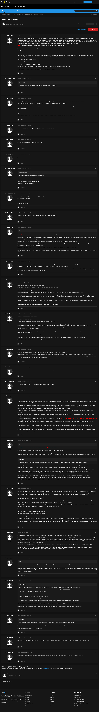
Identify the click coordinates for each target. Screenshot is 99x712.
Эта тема (91, 10)
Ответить (93, 29)
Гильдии (52, 697)
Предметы (52, 701)
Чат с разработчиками (79, 699)
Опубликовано (25, 35)
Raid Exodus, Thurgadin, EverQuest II (13, 6)
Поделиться (82, 23)
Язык (3, 710)
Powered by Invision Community (91, 710)
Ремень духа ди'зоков (23, 203)
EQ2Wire (27, 697)
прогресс (3, 700)
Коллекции (52, 703)
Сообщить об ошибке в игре (81, 703)
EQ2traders (27, 701)
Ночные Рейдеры (20, 24)
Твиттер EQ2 (77, 697)
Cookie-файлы (10, 710)
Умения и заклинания (55, 705)
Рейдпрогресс (28, 705)
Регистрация (88, 1)
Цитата (23, 73)
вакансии (10, 700)
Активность (21, 10)
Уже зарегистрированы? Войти (74, 1)
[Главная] (2, 2)
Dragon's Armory (29, 703)
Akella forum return (78, 705)
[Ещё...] (95, 36)
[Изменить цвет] (9, 2)
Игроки (51, 695)
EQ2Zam (27, 699)
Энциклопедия (28, 695)
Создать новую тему (81, 29)
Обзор (4, 10)
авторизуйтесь (45, 668)
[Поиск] (96, 11)
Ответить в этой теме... (15, 675)
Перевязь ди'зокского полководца (26, 200)
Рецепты (52, 699)
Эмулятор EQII (77, 695)
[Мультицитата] (18, 73)
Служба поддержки (79, 701)
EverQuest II (12, 10)
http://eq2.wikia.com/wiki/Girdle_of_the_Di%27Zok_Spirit (30, 142)
